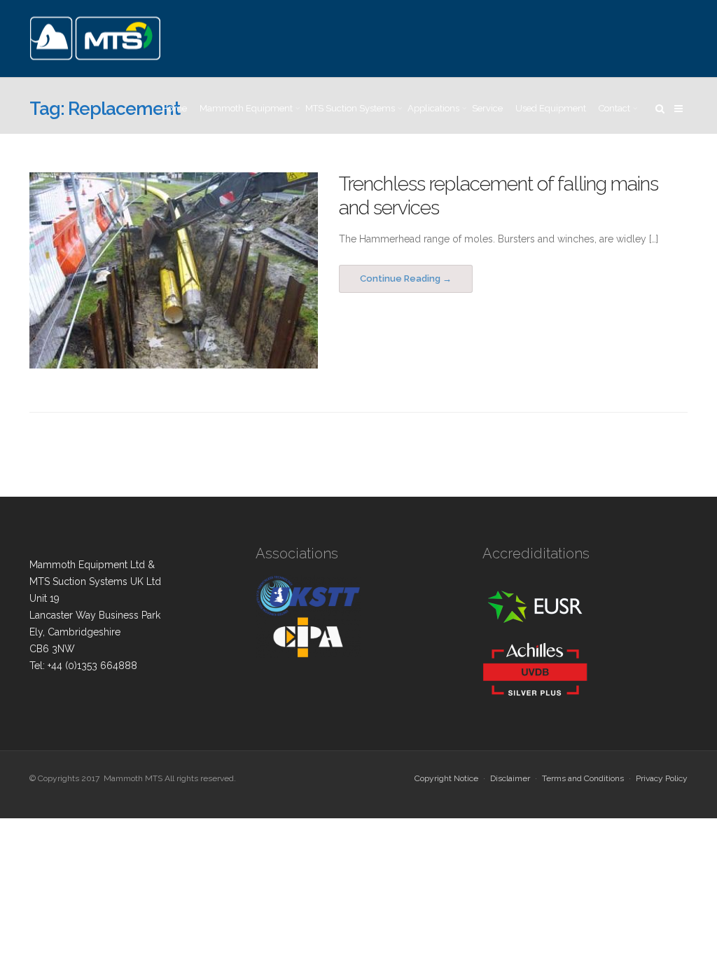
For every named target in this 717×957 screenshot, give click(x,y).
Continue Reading (400, 278)
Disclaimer (510, 778)
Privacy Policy (662, 778)
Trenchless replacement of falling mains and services (498, 195)
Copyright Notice (446, 778)
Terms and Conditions (583, 778)
